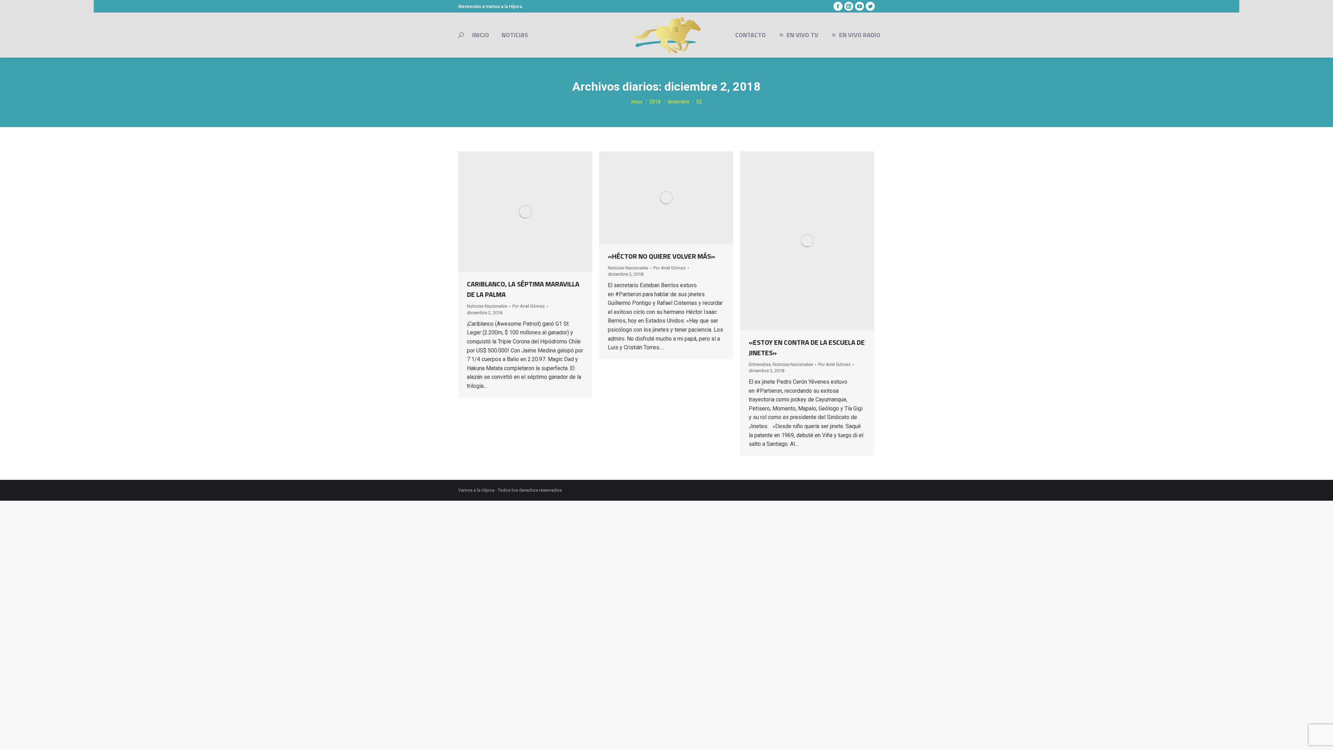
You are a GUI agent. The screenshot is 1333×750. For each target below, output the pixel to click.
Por (528, 306)
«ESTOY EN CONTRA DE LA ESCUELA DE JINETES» (807, 347)
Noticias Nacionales (487, 306)
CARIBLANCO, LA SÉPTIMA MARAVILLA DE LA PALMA (523, 289)
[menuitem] (481, 35)
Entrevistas (760, 364)
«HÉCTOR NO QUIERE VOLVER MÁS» (661, 256)
